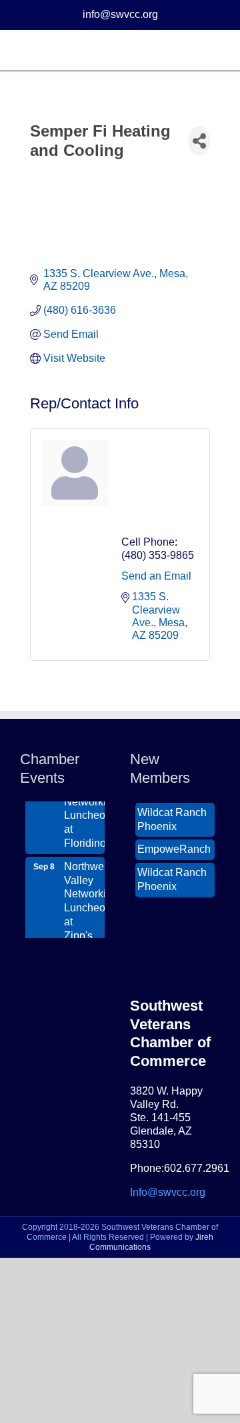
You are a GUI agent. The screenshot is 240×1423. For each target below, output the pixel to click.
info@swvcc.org (120, 14)
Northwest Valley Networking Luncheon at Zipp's (84, 897)
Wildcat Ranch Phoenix (172, 815)
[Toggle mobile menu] (214, 50)
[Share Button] (199, 141)
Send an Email (156, 576)
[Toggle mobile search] (190, 50)
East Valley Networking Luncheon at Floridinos (84, 804)
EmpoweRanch (174, 845)
